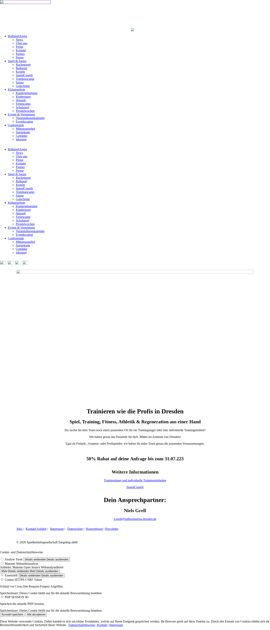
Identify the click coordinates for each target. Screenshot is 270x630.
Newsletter (111, 529)
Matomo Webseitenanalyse (21, 563)
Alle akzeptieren (36, 614)
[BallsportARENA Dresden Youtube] (18, 263)
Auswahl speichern (12, 614)
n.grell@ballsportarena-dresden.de (135, 519)
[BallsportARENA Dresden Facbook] (3, 263)
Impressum (57, 529)
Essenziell (11, 575)
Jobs (19, 529)
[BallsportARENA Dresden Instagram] (10, 263)
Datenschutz (75, 529)
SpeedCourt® (135, 487)
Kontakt (102, 625)
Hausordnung (94, 529)
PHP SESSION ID (16, 597)
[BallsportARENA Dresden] (25, 3)
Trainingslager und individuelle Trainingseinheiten (135, 480)
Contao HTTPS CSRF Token (23, 579)
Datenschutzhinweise (81, 625)
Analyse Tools (14, 559)
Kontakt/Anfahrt (36, 529)
